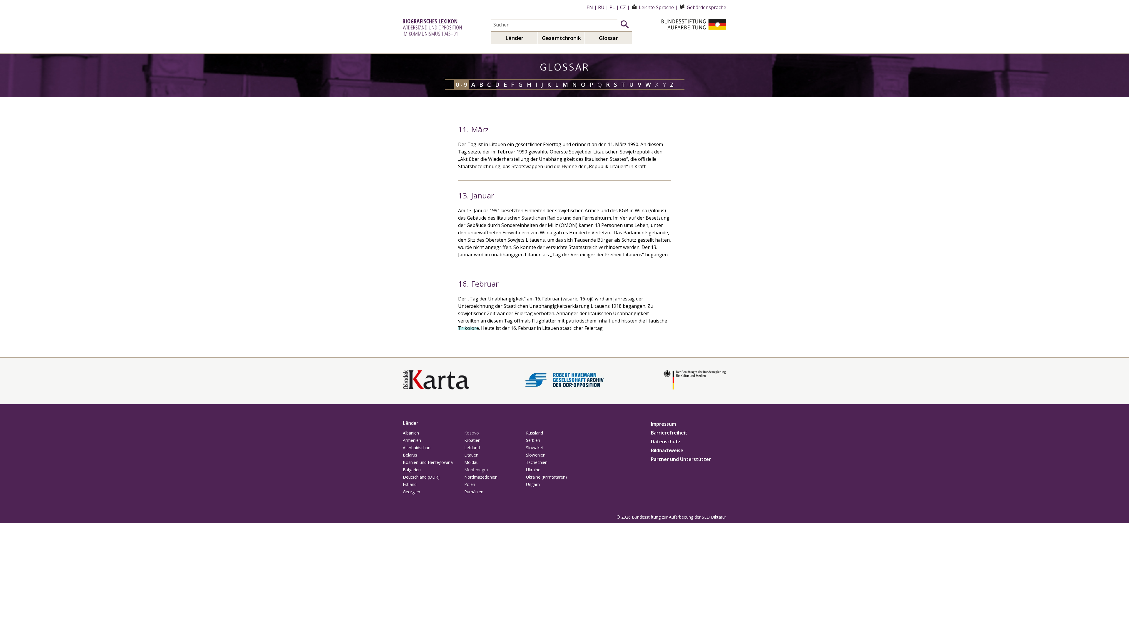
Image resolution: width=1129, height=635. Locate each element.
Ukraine (533, 469)
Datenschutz (665, 441)
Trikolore (468, 328)
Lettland (472, 447)
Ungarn (533, 484)
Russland (534, 433)
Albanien (411, 433)
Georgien (411, 491)
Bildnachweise (667, 450)
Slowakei (534, 447)
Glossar (608, 37)
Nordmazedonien (480, 477)
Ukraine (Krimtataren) (546, 477)
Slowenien (535, 455)
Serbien (533, 440)
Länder (514, 37)
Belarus (410, 455)
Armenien (412, 440)
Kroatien (472, 440)
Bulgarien (412, 469)
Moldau (471, 462)
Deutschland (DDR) (421, 477)
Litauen (471, 455)
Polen (469, 484)
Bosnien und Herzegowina (428, 462)
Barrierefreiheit (669, 433)
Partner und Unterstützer (681, 459)
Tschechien (536, 462)
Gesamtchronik (561, 37)
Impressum (663, 424)
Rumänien (473, 491)
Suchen (624, 24)
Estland (410, 484)
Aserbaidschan (416, 447)
